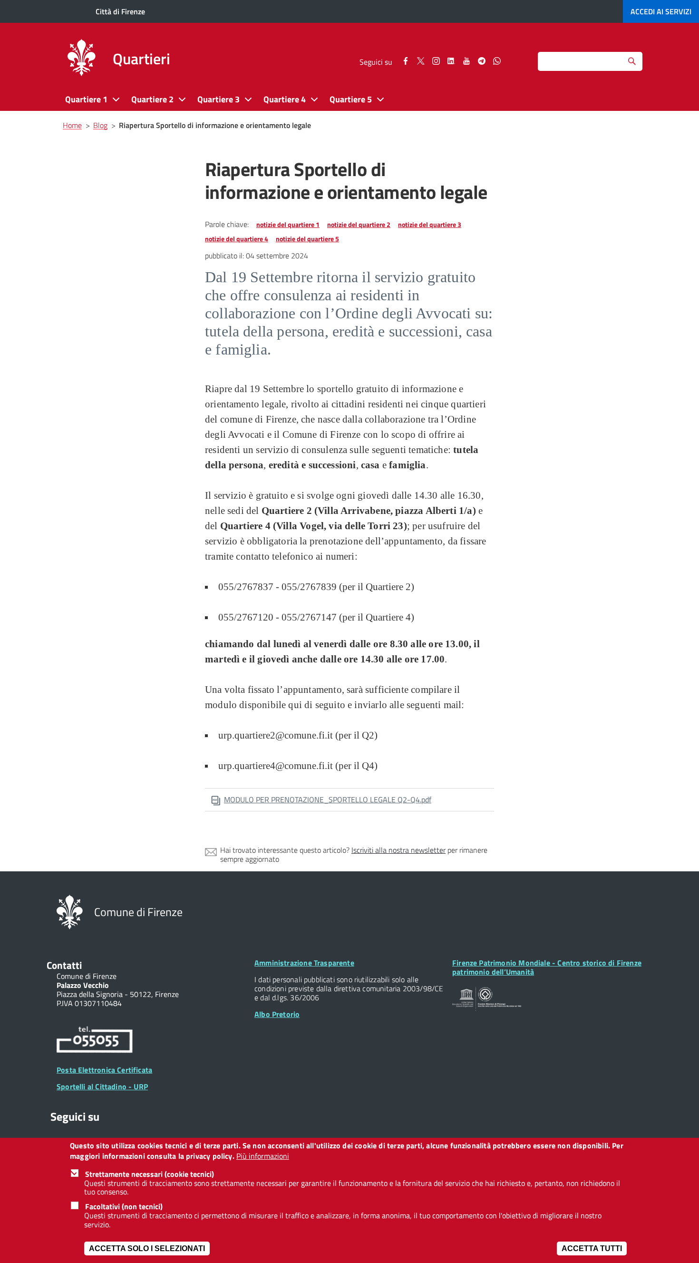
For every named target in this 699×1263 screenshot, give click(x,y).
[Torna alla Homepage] (70, 911)
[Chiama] (95, 1041)
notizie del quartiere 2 (358, 224)
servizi (661, 11)
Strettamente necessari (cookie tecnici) (149, 1174)
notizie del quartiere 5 (307, 239)
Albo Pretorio (277, 1014)
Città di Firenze (120, 11)
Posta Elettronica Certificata (104, 1070)
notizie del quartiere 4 (236, 239)
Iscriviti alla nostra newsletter (398, 850)
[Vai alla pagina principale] (81, 59)
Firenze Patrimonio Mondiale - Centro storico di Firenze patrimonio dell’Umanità (546, 967)
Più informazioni (262, 1156)
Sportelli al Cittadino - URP (102, 1086)
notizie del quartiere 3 (429, 224)
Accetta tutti (592, 1248)
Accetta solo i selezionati (147, 1248)
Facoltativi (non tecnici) (124, 1206)
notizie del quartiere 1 (288, 224)
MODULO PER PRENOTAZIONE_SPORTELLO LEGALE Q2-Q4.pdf (327, 799)
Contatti (64, 965)
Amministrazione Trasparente (304, 962)
